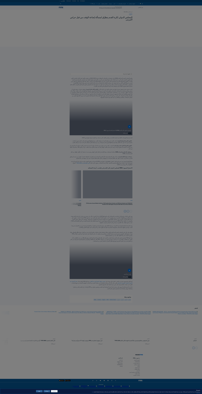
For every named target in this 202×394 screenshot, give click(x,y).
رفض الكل (46, 391)
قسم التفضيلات (54, 391)
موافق (39, 391)
